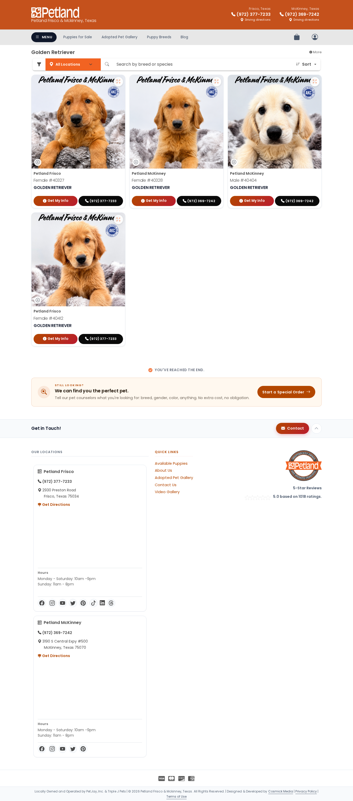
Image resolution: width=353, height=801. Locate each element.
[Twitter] (73, 603)
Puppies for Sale (77, 37)
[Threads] (111, 603)
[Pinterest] (83, 603)
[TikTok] (93, 603)
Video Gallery (167, 491)
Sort (306, 64)
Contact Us (166, 484)
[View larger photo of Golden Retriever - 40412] (118, 219)
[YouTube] (62, 603)
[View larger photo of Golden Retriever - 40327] (118, 81)
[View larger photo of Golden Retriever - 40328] (216, 81)
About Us (163, 470)
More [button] (317, 52)
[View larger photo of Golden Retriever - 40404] (314, 81)
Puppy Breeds (159, 37)
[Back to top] (316, 428)
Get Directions (55, 504)
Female (49, 180)
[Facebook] (42, 603)
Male (243, 180)
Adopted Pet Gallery (119, 37)
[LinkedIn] (102, 603)
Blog (184, 37)
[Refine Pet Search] (39, 64)
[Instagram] (52, 603)
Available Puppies (171, 463)
